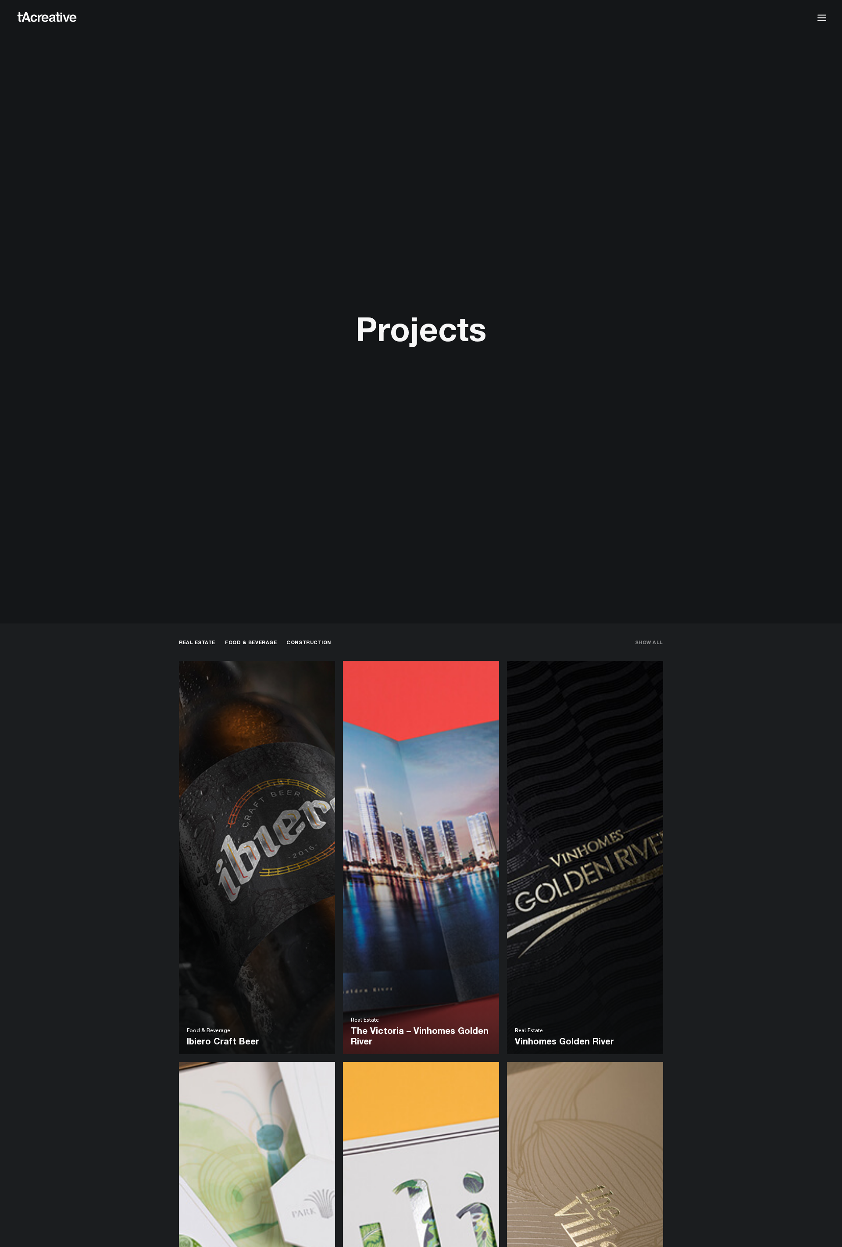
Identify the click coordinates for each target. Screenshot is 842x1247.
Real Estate (197, 642)
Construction (308, 642)
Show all (649, 642)
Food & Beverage (251, 642)
